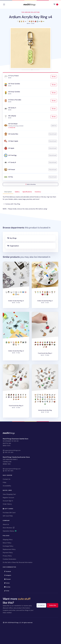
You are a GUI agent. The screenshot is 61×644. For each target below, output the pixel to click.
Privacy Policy (7, 556)
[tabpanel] (30, 203)
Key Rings (13, 238)
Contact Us (6, 479)
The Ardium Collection (30, 12)
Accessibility (7, 486)
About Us (6, 524)
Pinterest (9, 579)
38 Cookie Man (13, 134)
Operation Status (8, 531)
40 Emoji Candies (14, 92)
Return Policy (7, 543)
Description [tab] (8, 192)
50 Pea (10, 177)
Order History (7, 504)
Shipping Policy (8, 539)
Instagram (9, 575)
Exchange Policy (8, 546)
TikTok (8, 590)
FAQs (4, 482)
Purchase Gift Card (9, 513)
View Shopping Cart (9, 494)
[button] (30, 48)
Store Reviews (7, 528)
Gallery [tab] (17, 192)
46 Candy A (12, 108)
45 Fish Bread (12, 124)
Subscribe (53, 605)
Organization (14, 246)
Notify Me (12, 127)
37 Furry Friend (13, 76)
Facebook (9, 571)
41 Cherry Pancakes (14, 100)
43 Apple (11, 148)
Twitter (8, 583)
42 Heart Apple (13, 141)
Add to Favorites (31, 184)
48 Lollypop (12, 116)
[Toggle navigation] (4, 4)
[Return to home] (29, 4)
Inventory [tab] (38, 192)
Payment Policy (8, 553)
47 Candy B (12, 162)
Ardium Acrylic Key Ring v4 (30, 17)
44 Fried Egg (12, 155)
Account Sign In (8, 501)
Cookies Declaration (9, 559)
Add (55, 76)
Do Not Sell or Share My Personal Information (17, 562)
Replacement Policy (9, 549)
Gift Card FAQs (8, 516)
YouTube (9, 587)
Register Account (8, 498)
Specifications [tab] (27, 192)
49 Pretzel (11, 169)
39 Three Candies (14, 84)
